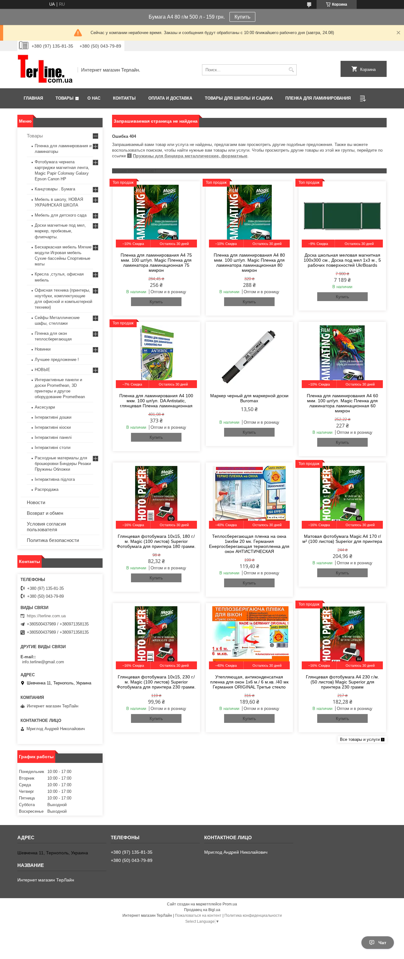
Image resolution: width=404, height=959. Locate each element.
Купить (242, 17)
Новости (36, 502)
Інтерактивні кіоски (53, 427)
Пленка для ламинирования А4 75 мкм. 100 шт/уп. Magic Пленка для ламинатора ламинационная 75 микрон (156, 263)
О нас (93, 98)
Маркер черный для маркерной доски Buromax (249, 398)
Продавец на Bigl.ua (202, 910)
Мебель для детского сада (60, 215)
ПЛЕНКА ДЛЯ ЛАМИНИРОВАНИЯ (318, 98)
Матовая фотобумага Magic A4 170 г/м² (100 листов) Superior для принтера (342, 539)
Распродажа (46, 489)
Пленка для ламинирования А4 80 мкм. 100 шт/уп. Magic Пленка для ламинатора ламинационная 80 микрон (249, 263)
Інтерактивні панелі (53, 437)
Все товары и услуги (360, 739)
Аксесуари (45, 407)
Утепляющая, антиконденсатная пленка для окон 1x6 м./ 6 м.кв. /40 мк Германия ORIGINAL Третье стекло (249, 681)
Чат (382, 942)
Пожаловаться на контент (198, 915)
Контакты (124, 98)
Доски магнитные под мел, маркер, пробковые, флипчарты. (60, 231)
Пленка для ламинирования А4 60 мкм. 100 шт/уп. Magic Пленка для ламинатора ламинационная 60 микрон (342, 403)
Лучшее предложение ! (57, 359)
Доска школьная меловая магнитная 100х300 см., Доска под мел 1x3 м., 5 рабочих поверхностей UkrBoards (342, 260)
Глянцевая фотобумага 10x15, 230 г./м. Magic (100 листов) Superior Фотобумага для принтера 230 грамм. (156, 681)
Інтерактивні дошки (53, 417)
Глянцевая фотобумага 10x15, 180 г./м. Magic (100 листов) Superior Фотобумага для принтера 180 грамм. (156, 541)
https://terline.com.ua (46, 615)
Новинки (42, 349)
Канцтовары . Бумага (55, 189)
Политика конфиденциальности (253, 915)
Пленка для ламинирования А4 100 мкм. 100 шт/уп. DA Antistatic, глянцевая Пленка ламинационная (156, 400)
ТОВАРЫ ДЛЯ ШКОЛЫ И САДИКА (239, 98)
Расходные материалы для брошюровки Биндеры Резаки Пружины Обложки (63, 464)
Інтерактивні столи (52, 447)
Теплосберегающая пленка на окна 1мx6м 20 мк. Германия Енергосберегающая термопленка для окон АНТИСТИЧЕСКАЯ (249, 544)
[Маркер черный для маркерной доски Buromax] (249, 356)
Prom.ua (230, 904)
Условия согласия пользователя (46, 526)
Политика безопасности (53, 540)
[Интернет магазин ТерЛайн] (45, 69)
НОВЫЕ (42, 369)
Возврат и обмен (45, 513)
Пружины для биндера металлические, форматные (190, 155)
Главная (33, 98)
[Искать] (291, 69)
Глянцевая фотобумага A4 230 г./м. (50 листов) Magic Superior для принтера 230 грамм (342, 681)
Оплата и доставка (170, 98)
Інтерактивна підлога (55, 479)
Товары (65, 98)
